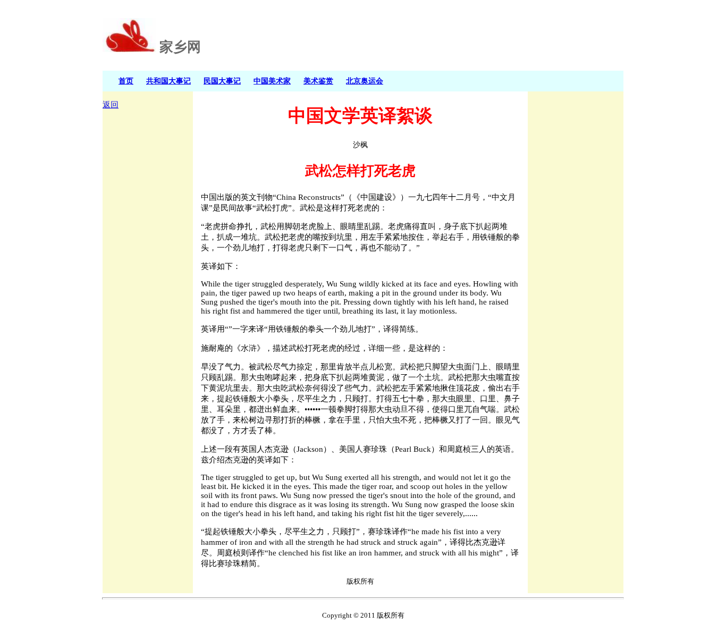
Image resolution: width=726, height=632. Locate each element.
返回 (111, 104)
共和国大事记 (168, 81)
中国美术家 (272, 81)
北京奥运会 (364, 81)
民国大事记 (222, 81)
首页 (126, 81)
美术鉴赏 (318, 81)
